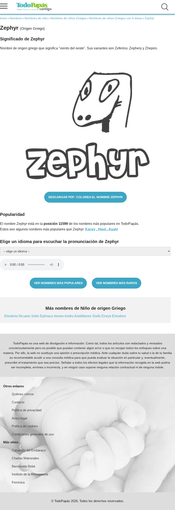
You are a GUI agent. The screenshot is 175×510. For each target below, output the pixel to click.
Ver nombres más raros (116, 283)
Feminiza (18, 482)
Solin (35, 316)
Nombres (16, 18)
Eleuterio (11, 316)
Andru (69, 316)
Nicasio (25, 316)
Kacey (90, 229)
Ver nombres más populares (58, 283)
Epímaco (47, 316)
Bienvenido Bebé (23, 466)
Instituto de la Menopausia (30, 474)
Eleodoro (119, 316)
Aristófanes (83, 316)
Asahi (113, 229)
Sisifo (97, 316)
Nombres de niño (36, 18)
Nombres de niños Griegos (68, 18)
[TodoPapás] (34, 10)
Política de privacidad (26, 410)
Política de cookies (25, 426)
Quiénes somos (23, 394)
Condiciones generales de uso (33, 434)
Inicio (3, 18)
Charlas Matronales (25, 458)
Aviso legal (19, 418)
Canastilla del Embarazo (29, 450)
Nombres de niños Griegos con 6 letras (115, 18)
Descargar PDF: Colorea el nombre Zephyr (85, 197)
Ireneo (59, 316)
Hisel (102, 229)
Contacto (18, 402)
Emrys (107, 316)
